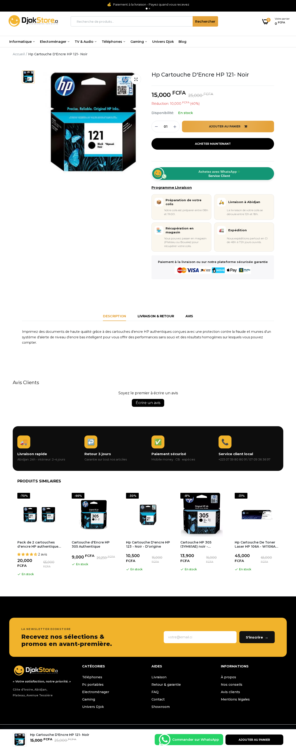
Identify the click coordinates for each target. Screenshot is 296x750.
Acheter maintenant (213, 143)
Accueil (19, 54)
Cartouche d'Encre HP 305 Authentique (91, 544)
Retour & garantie (166, 684)
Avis (189, 316)
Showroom (160, 707)
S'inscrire (257, 637)
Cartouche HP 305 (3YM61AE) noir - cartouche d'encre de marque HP (199, 544)
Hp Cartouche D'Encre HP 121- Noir (200, 74)
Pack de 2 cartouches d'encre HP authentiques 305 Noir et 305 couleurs (38, 544)
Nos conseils (231, 684)
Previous (12, 535)
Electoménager (53, 42)
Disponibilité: (162, 113)
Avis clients (230, 692)
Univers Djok (163, 42)
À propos (228, 677)
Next (283, 535)
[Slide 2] (149, 8)
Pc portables (93, 684)
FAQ (155, 692)
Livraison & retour (156, 316)
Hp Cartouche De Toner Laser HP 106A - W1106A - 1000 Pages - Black (256, 544)
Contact (158, 699)
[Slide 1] (147, 8)
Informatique (21, 42)
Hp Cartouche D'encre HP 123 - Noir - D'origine (148, 544)
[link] (283, 716)
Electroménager (95, 692)
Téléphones (112, 42)
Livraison (158, 677)
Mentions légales (235, 699)
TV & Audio (84, 42)
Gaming (137, 42)
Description (114, 316)
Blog (182, 42)
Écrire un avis (148, 403)
